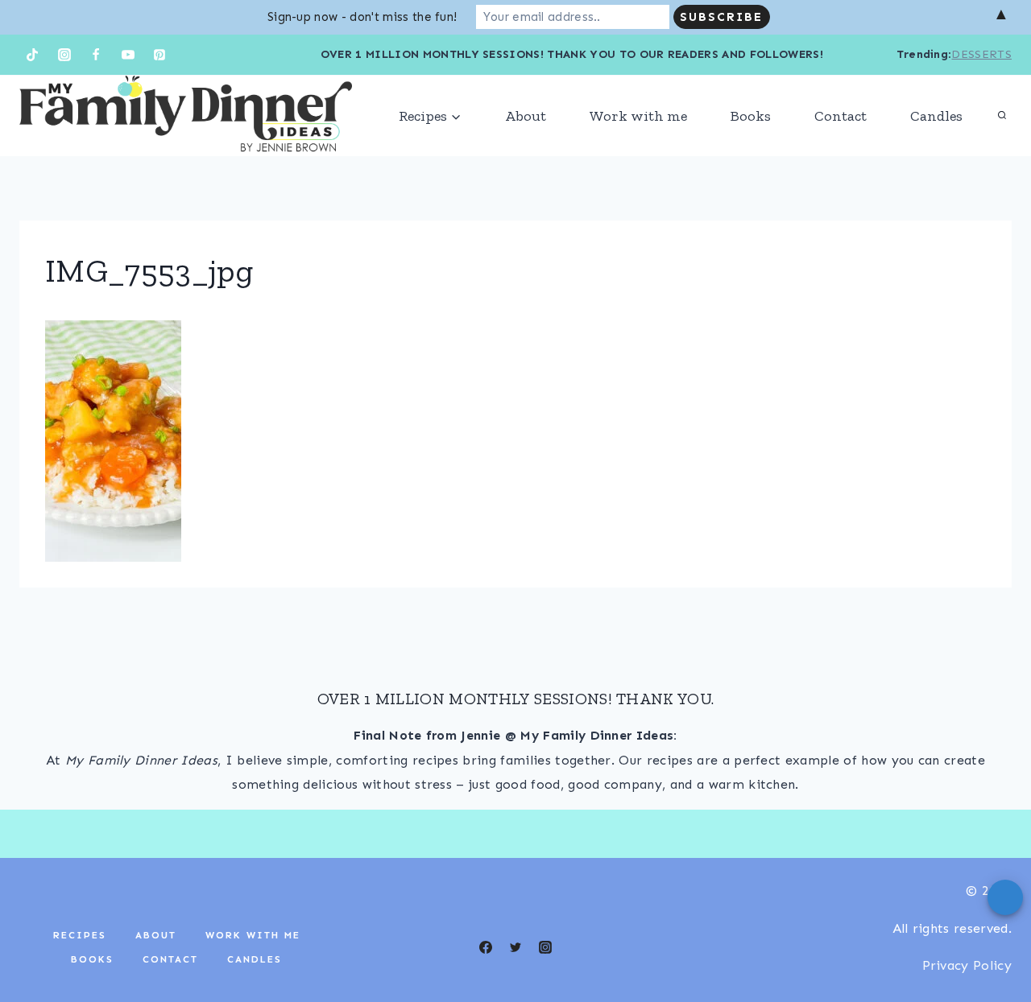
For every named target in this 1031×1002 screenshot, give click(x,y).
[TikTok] (32, 55)
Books (751, 116)
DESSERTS (981, 54)
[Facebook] (96, 55)
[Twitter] (515, 947)
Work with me (638, 116)
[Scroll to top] (993, 940)
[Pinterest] (159, 55)
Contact (840, 116)
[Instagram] (64, 55)
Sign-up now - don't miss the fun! (362, 17)
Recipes (79, 935)
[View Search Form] (1002, 116)
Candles (936, 116)
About (525, 116)
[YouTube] (128, 55)
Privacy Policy (967, 965)
